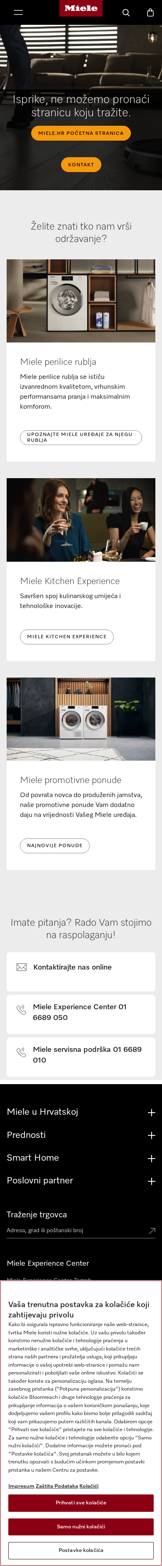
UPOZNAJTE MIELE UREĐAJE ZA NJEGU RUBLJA (80, 437)
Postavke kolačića (81, 1550)
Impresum (21, 1486)
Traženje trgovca (37, 1215)
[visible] (69, 968)
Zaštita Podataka (57, 1486)
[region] (81, 1423)
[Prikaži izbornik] (18, 13)
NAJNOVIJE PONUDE (55, 845)
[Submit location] (152, 1232)
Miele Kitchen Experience (67, 637)
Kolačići (88, 1486)
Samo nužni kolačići (81, 1527)
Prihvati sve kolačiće (81, 1503)
